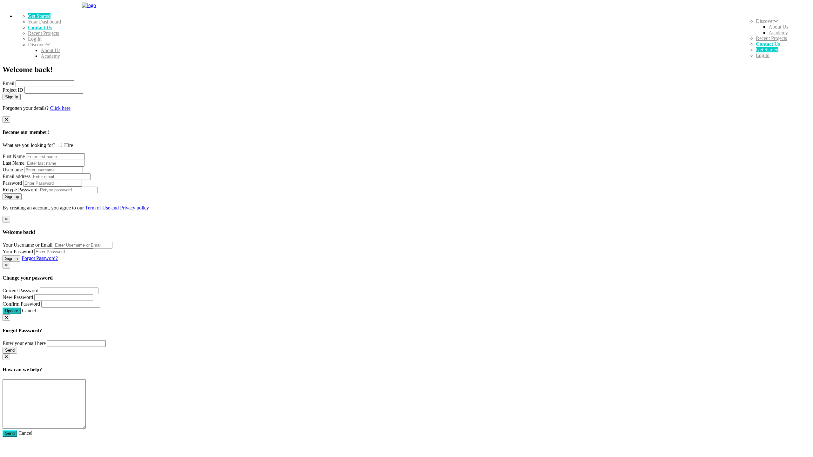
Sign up (12, 196)
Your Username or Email (27, 245)
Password (12, 183)
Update (11, 310)
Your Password (18, 251)
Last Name (13, 163)
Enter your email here (24, 343)
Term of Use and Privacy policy (117, 207)
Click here (60, 108)
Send (10, 350)
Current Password (20, 290)
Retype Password (20, 189)
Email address (16, 176)
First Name (14, 156)
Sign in (11, 258)
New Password (18, 297)
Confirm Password (21, 304)
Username (13, 169)
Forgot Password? (40, 258)
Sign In (11, 97)
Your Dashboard (44, 21)
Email (8, 83)
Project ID (13, 90)
